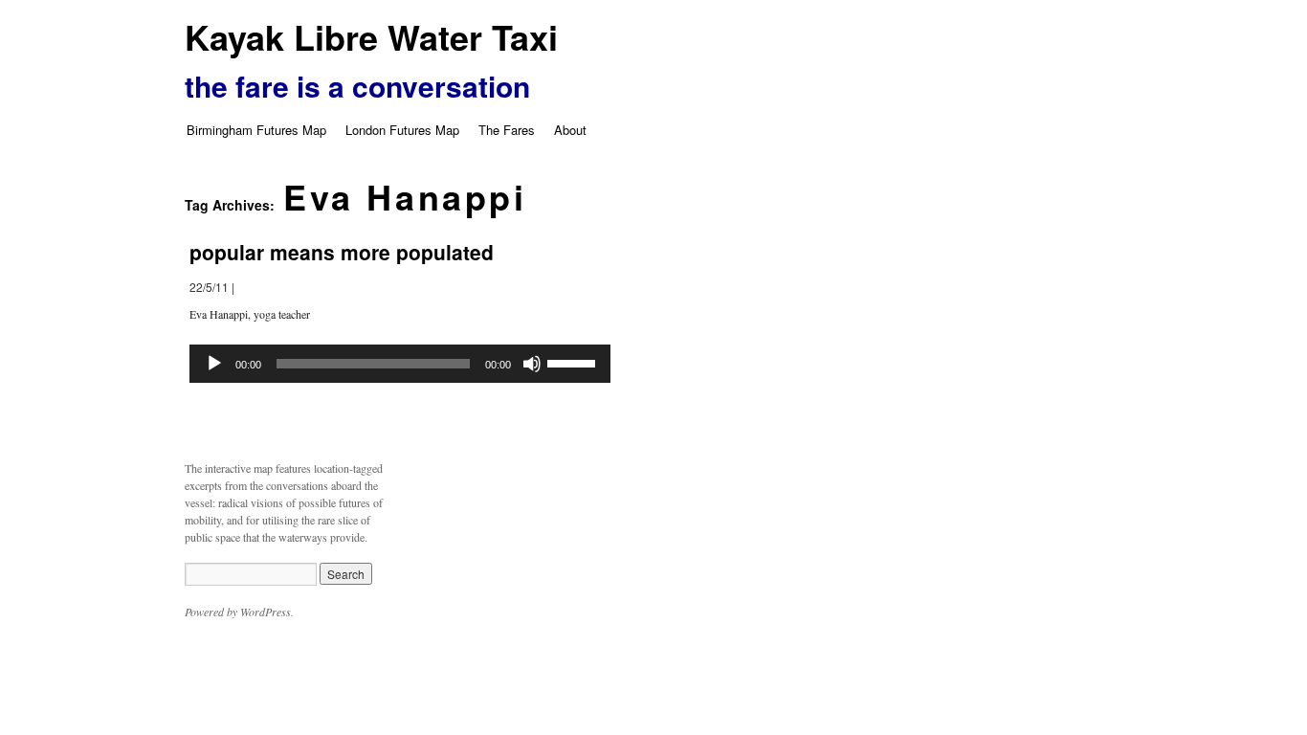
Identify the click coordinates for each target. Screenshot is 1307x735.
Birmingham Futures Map (256, 130)
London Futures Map (402, 130)
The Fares (506, 130)
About (570, 130)
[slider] (574, 362)
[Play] (214, 363)
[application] (399, 364)
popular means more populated (341, 251)
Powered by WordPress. (239, 611)
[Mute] (532, 363)
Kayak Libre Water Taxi (371, 36)
